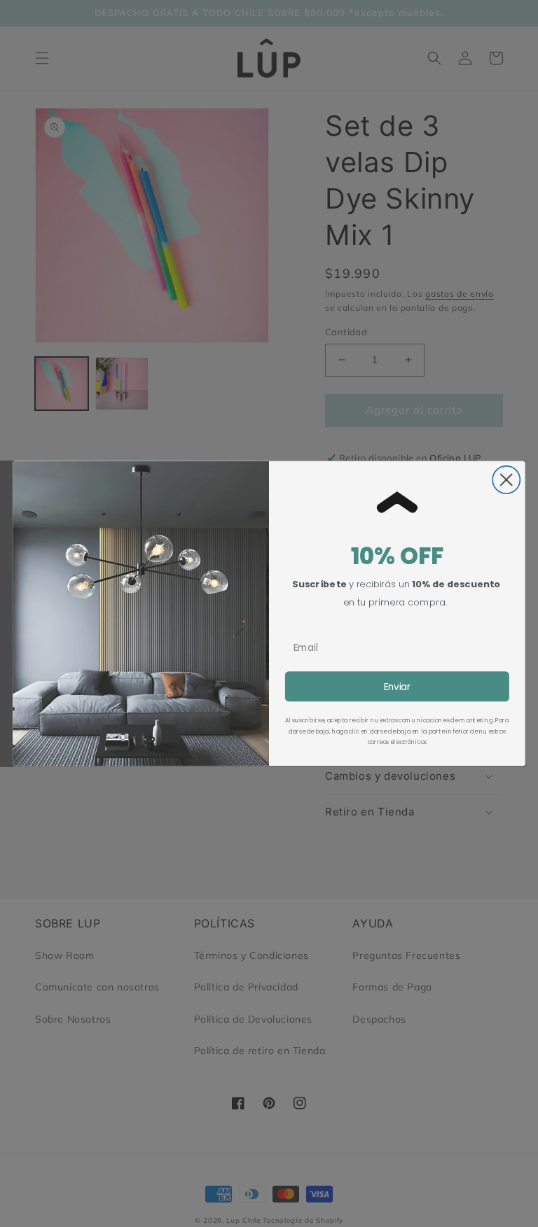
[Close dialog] (506, 479)
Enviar (397, 686)
